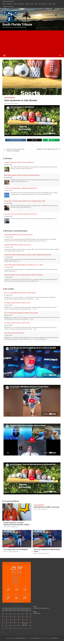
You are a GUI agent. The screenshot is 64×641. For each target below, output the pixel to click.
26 (16, 624)
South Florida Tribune (17, 24)
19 (16, 621)
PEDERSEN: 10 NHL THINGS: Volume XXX (47, 149)
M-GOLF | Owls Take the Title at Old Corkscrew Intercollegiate (15, 150)
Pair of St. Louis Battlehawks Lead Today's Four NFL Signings (20, 333)
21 (24, 621)
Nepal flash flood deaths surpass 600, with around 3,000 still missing (21, 162)
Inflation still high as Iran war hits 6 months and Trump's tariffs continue (22, 214)
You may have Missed (11, 501)
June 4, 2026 (37, 509)
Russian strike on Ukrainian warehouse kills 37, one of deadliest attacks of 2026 (24, 188)
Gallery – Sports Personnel (41, 3)
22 (28, 621)
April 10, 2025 (7, 103)
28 (24, 624)
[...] (26, 168)
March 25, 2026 (37, 553)
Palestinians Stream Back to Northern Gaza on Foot (17, 234)
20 (20, 621)
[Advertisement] (32, 42)
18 (12, 621)
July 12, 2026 (7, 526)
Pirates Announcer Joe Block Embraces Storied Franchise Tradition (17, 524)
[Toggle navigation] (4, 55)
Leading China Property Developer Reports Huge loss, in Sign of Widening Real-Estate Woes (27, 244)
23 (4, 624)
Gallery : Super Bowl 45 (8, 6)
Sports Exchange (9, 97)
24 (8, 624)
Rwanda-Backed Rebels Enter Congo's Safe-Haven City (18, 275)
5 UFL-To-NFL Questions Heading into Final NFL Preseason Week (21, 302)
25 (12, 624)
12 (16, 618)
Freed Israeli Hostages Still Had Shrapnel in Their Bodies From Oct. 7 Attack (23, 254)
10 (8, 618)
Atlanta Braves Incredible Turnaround (46, 507)
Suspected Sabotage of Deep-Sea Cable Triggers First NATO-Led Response (23, 265)
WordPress (55, 638)
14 (24, 618)
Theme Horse (36, 638)
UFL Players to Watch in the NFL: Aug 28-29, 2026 (17, 292)
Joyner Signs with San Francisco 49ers (14, 323)
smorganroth (15, 103)
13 (20, 618)
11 (12, 618)
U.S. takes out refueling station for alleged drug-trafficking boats (20, 175)
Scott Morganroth (9, 519)
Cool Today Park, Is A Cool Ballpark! (16, 549)
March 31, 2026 (7, 551)
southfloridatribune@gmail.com (41, 608)
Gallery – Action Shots (19, 3)
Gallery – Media (52, 3)
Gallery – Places (29, 3)
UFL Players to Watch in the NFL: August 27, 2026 (17, 313)
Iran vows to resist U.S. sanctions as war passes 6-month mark (20, 201)
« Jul (3, 630)
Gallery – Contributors (7, 3)
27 (20, 624)
